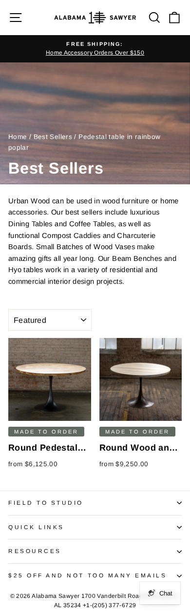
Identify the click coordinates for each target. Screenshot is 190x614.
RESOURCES (34, 551)
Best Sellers (53, 136)
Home (17, 136)
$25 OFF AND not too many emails (87, 575)
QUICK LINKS (36, 527)
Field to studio (45, 502)
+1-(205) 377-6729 (109, 605)
